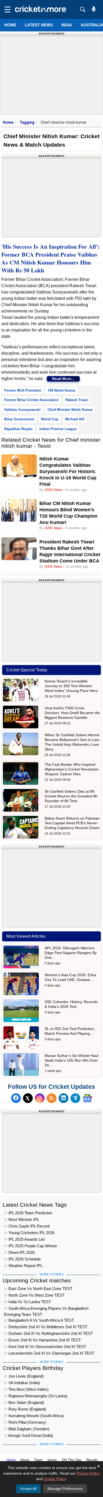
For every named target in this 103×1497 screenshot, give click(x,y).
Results (92, 1460)
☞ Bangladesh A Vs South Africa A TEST (39, 1320)
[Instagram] (40, 1098)
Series (52, 1460)
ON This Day (72, 1460)
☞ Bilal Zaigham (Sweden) (26, 1429)
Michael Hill (75, 419)
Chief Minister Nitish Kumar (70, 410)
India (66, 25)
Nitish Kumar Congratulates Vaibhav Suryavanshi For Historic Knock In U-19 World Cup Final (67, 471)
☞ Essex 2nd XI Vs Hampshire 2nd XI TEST (42, 1340)
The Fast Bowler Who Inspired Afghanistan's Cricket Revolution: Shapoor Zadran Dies (72, 769)
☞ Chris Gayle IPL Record (26, 1226)
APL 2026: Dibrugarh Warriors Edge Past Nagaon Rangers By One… (71, 953)
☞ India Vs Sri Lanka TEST (27, 1301)
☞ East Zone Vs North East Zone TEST (38, 1288)
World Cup (49, 419)
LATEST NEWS (39, 25)
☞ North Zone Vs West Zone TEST (34, 1295)
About (24, 1460)
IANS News (54, 490)
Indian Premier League (58, 429)
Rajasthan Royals (18, 429)
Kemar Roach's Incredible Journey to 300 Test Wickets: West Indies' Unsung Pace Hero (71, 686)
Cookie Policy (55, 1479)
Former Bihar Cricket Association (31, 400)
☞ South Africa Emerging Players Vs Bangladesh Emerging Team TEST (46, 1309)
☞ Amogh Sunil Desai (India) (28, 1435)
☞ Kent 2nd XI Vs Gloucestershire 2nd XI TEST (45, 1346)
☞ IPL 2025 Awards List (24, 1239)
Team (38, 1460)
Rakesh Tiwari (76, 400)
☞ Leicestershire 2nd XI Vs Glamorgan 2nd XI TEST (49, 1353)
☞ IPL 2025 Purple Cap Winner (30, 1246)
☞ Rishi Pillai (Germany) (25, 1422)
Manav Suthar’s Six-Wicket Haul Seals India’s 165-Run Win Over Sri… (71, 1060)
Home (10, 25)
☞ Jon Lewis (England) (24, 1376)
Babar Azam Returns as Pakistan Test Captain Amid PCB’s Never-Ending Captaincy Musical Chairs (72, 823)
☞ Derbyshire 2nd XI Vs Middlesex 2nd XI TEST (45, 1327)
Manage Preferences (65, 1488)
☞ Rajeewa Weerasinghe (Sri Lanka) (35, 1396)
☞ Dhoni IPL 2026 (19, 1252)
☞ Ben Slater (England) (24, 1402)
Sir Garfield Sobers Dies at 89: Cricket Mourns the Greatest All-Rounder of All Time (71, 796)
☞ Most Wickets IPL (21, 1219)
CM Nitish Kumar (62, 390)
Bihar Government (19, 419)
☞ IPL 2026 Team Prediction (28, 1213)
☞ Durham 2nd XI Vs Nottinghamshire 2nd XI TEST (48, 1333)
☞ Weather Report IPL (23, 1265)
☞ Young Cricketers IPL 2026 (29, 1232)
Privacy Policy (88, 1473)
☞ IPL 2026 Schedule (22, 1259)
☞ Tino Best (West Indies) (26, 1389)
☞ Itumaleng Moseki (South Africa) (34, 1415)
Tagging (27, 122)
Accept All (28, 1488)
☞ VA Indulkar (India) (22, 1382)
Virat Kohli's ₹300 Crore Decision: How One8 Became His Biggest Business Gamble (72, 713)
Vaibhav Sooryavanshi (22, 410)
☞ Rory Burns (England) (25, 1409)
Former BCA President (22, 390)
